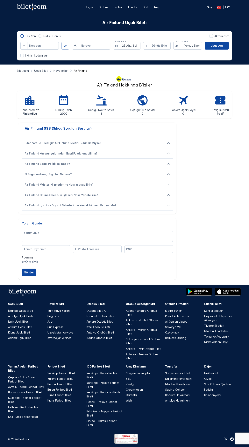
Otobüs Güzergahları (140, 304)
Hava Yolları (55, 304)
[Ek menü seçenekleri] (167, 7)
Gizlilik (208, 378)
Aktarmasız (221, 36)
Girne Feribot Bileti (59, 395)
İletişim (208, 389)
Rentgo (130, 384)
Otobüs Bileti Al (96, 310)
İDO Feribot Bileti (98, 366)
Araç (156, 7)
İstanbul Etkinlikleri (216, 331)
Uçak (89, 7)
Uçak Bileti (15, 304)
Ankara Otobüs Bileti (100, 321)
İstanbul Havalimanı (177, 384)
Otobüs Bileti (96, 304)
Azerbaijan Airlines (59, 338)
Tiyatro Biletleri (214, 325)
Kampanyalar (212, 395)
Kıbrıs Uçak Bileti (19, 332)
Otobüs (103, 7)
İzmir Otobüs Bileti (98, 327)
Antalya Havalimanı (177, 400)
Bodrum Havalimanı (177, 395)
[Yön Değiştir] (65, 46)
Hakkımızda (211, 373)
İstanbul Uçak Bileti (20, 310)
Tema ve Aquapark (216, 336)
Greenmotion (134, 389)
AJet (50, 321)
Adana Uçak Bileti (19, 338)
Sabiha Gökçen (175, 389)
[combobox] (43, 46)
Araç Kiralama (136, 366)
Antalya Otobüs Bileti (100, 332)
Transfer (171, 366)
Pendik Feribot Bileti (60, 384)
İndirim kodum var (36, 55)
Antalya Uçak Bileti (20, 316)
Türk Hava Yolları (58, 310)
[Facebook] (232, 439)
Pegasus (53, 316)
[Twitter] (225, 439)
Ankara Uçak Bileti (20, 327)
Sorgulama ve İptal (138, 373)
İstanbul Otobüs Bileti (100, 316)
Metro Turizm (173, 310)
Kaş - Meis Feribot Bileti (23, 416)
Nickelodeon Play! (216, 342)
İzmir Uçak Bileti (18, 321)
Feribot (118, 7)
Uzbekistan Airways (60, 332)
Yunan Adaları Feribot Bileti (23, 368)
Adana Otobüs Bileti (99, 338)
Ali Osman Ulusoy (176, 321)
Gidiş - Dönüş (52, 36)
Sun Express (55, 327)
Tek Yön (30, 36)
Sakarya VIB (173, 327)
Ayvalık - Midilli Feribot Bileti (26, 387)
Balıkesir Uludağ (175, 338)
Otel (145, 7)
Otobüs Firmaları (177, 304)
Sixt (128, 378)
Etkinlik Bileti (213, 304)
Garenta (131, 395)
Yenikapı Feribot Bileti (61, 373)
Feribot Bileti (56, 366)
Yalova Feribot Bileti (60, 378)
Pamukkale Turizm (177, 316)
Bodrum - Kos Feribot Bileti (25, 392)
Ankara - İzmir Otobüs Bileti (143, 348)
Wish (129, 400)
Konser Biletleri (214, 310)
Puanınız (27, 257)
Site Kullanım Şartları (217, 384)
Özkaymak (172, 332)
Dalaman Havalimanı (178, 378)
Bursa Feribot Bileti (59, 389)
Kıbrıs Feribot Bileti (59, 400)
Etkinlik (132, 7)
